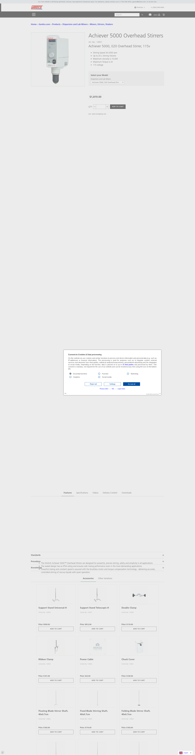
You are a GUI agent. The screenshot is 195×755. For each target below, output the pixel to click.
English (186, 753)
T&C (113, 389)
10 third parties (128, 365)
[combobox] (185, 753)
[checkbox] (99, 373)
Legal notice (121, 389)
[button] (93, 384)
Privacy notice (104, 389)
